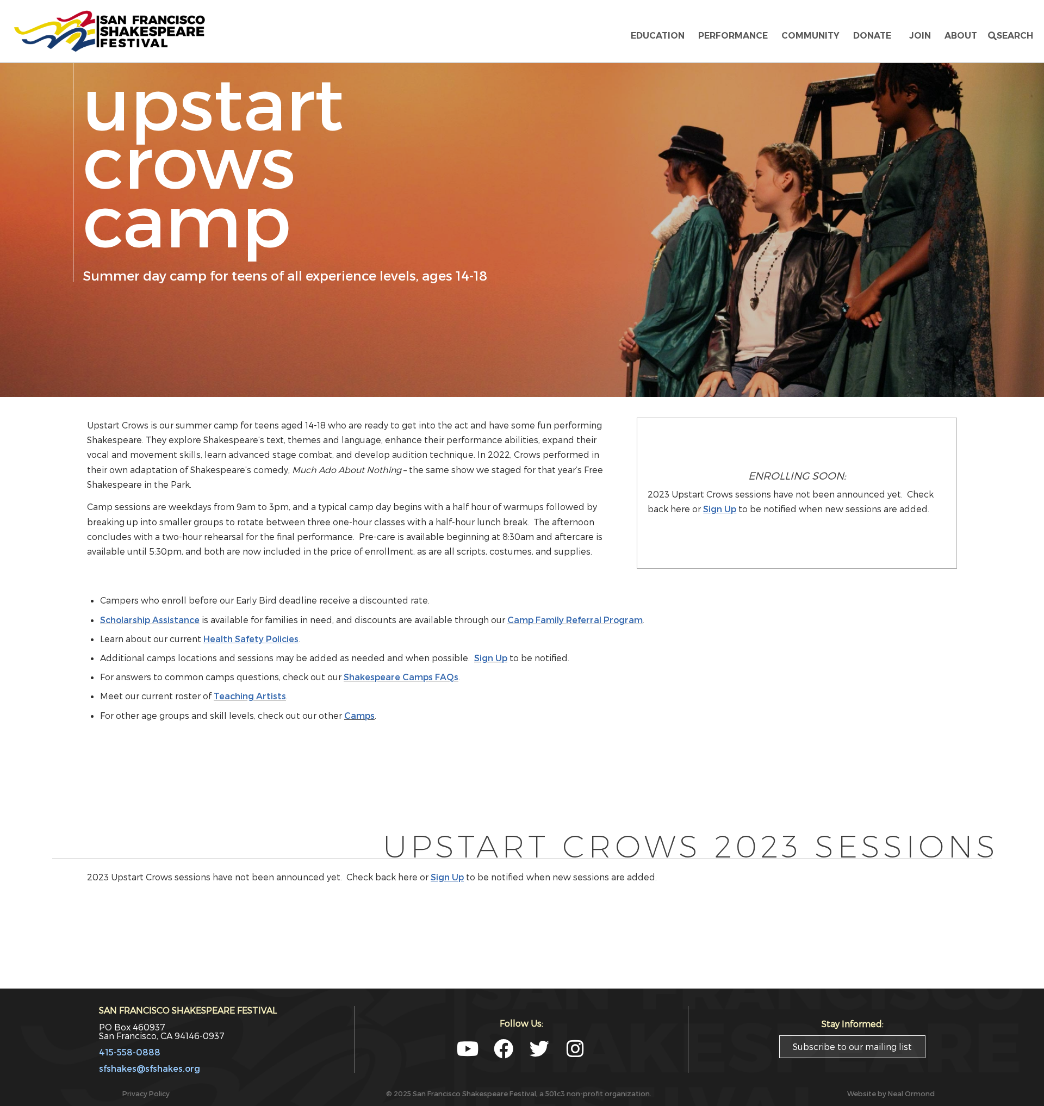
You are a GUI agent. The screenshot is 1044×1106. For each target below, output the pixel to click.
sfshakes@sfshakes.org (149, 1068)
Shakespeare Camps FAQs (401, 677)
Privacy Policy (146, 1093)
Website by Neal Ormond (891, 1093)
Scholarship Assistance (150, 619)
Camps (359, 715)
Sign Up (490, 658)
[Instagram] (575, 1049)
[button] (1010, 36)
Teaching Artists (250, 696)
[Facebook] (503, 1049)
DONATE (874, 35)
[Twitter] (539, 1049)
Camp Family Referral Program (575, 619)
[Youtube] (467, 1049)
